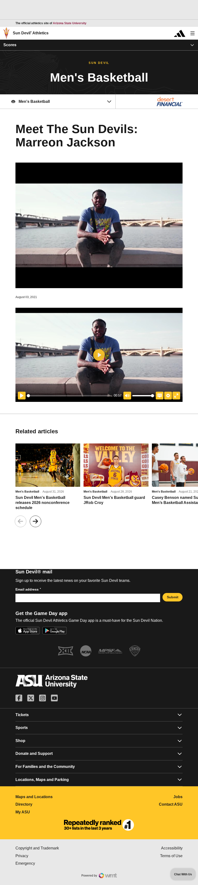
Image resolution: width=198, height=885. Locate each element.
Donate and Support (34, 753)
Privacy (42, 856)
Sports (21, 728)
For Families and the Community (45, 767)
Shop (20, 741)
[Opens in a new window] (99, 825)
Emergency (45, 863)
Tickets (22, 715)
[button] (35, 521)
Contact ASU (171, 804)
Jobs (178, 797)
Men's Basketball (27, 491)
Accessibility (172, 848)
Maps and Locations (55, 797)
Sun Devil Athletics (31, 33)
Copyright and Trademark (57, 848)
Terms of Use (171, 856)
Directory (45, 804)
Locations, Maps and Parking (42, 780)
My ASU (44, 812)
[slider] (69, 395)
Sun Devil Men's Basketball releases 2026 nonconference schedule (42, 502)
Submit (172, 597)
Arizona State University (69, 23)
